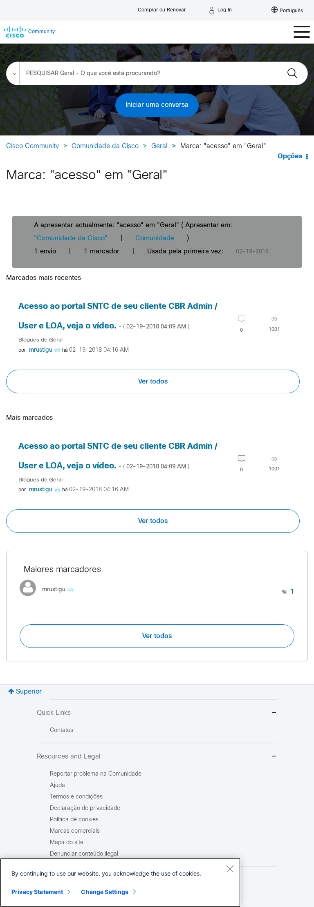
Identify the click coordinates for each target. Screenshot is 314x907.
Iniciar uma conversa (157, 105)
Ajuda (57, 785)
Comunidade (154, 238)
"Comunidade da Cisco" (71, 238)
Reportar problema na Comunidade (95, 774)
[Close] (230, 869)
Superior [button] (29, 692)
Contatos (61, 730)
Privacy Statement (37, 891)
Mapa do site (66, 842)
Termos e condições (76, 797)
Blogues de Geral (40, 340)
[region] (120, 882)
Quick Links (54, 713)
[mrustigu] (50, 598)
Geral (159, 146)
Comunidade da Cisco (105, 146)
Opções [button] (290, 156)
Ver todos (153, 381)
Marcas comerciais (75, 831)
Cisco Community (32, 146)
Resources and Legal (69, 757)
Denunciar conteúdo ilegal (84, 854)
